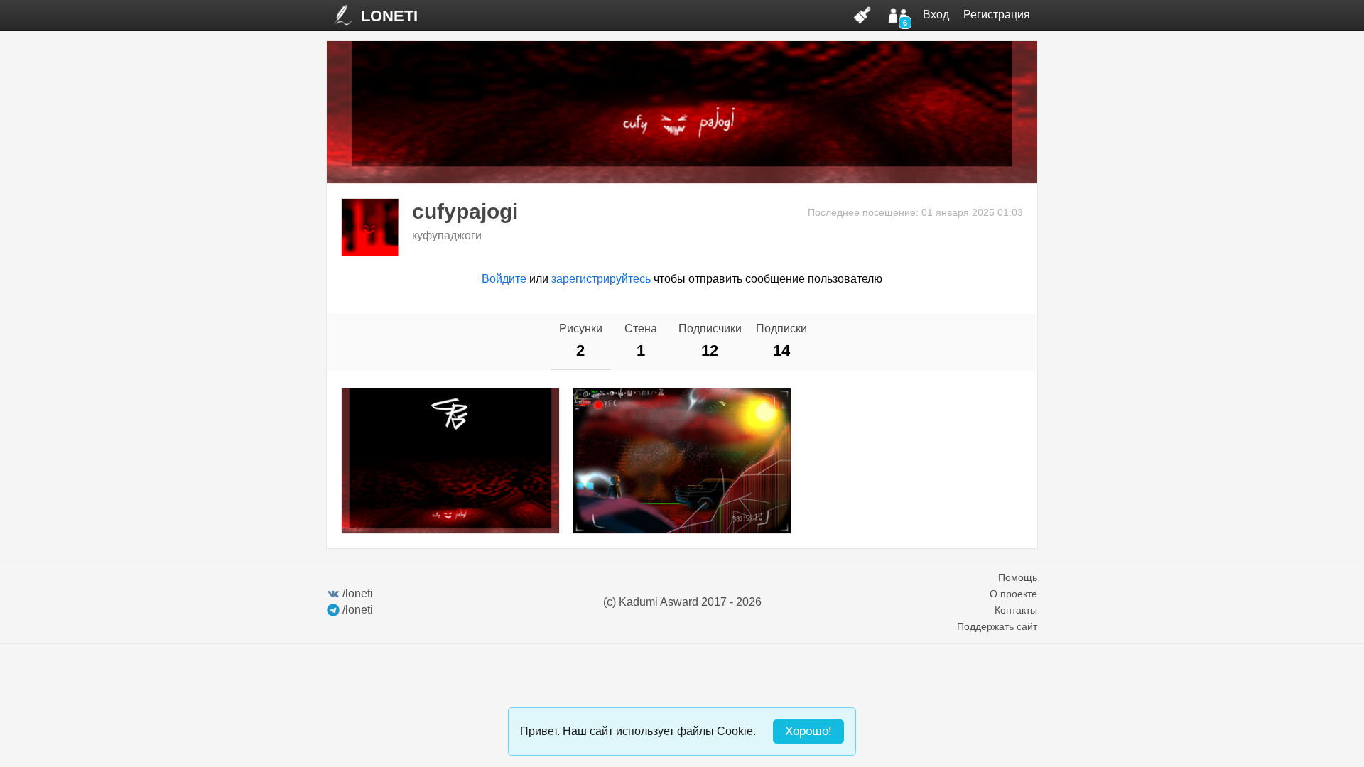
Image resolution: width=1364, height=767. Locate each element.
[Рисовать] (862, 15)
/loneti (357, 593)
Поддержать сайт (997, 626)
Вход (936, 15)
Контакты (1016, 610)
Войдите (504, 279)
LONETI (389, 16)
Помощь (1017, 577)
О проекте (1013, 593)
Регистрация (996, 15)
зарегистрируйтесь (601, 279)
